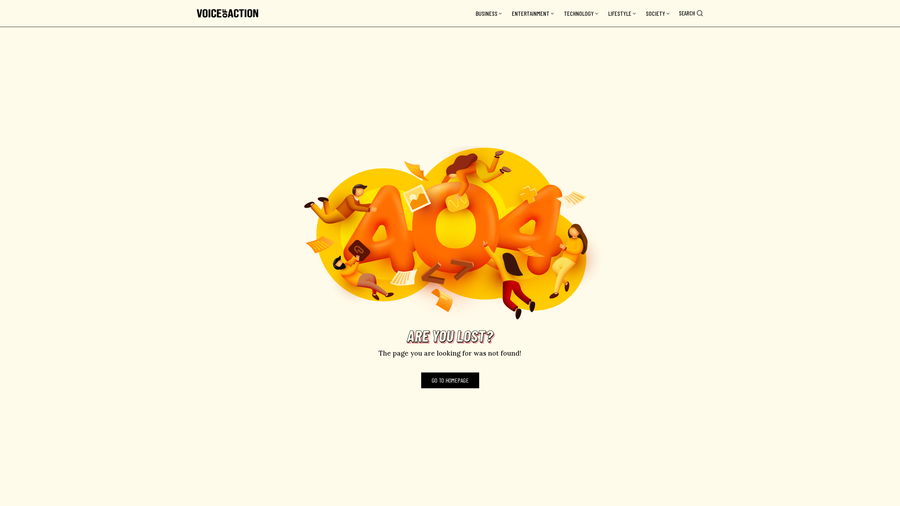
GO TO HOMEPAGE (450, 380)
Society (655, 13)
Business (486, 13)
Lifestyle (619, 13)
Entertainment (530, 13)
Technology (579, 13)
